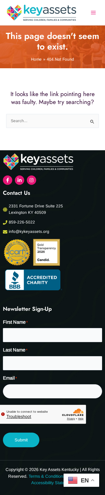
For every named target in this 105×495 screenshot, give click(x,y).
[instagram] (32, 180)
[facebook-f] (8, 180)
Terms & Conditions (47, 476)
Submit (21, 440)
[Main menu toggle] (93, 13)
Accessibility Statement (52, 482)
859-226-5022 (22, 222)
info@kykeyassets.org (29, 231)
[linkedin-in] (20, 180)
